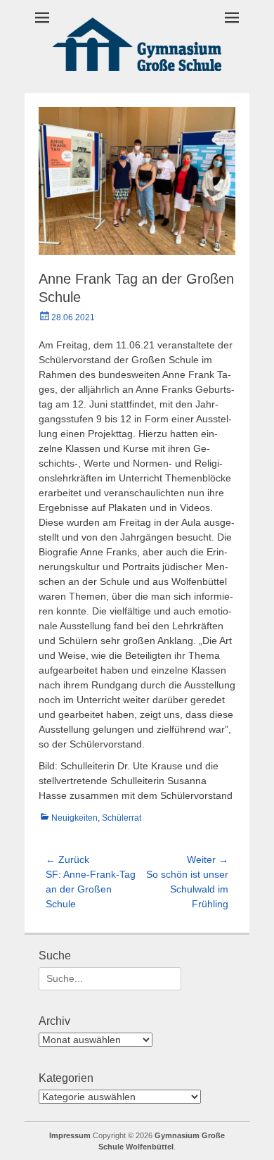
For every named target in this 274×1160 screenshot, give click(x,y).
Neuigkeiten (74, 818)
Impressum (70, 1135)
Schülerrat (121, 818)
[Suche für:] (110, 978)
